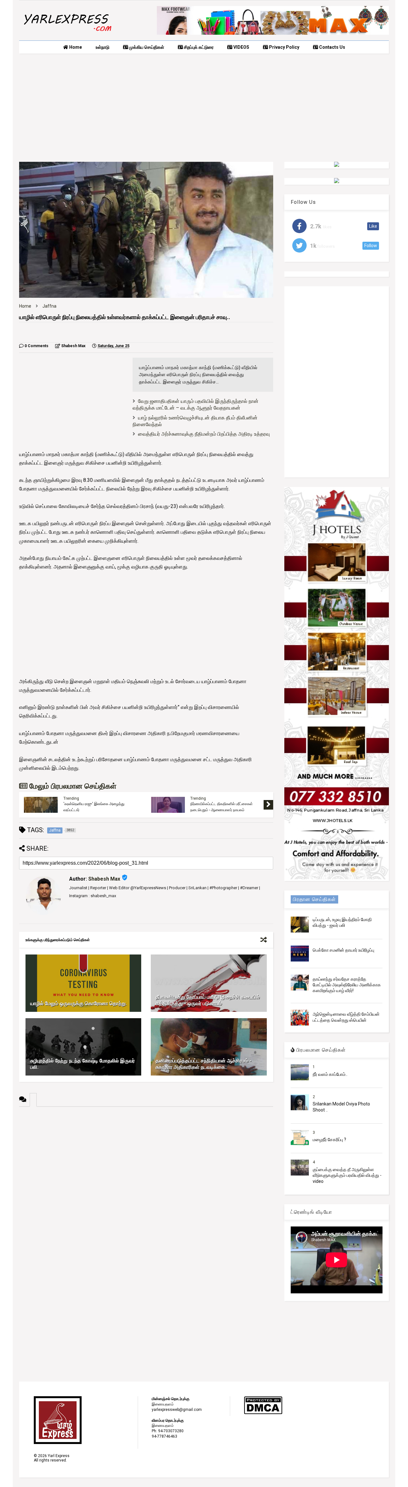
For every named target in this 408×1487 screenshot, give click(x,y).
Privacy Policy (283, 47)
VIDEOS (240, 47)
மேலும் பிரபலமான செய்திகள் (71, 786)
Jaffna (49, 306)
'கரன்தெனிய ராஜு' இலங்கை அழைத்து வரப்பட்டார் (93, 807)
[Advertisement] (204, 107)
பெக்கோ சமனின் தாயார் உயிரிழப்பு (343, 950)
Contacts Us (331, 47)
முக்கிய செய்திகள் (146, 47)
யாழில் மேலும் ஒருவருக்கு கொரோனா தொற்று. (78, 1003)
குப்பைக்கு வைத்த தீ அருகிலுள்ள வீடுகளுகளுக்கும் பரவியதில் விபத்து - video (347, 1175)
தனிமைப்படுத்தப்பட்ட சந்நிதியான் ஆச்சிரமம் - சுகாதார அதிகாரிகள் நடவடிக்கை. (203, 1064)
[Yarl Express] (67, 32)
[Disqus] (146, 1186)
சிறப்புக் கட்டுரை (198, 47)
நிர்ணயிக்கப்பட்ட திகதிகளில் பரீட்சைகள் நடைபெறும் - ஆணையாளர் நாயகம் (221, 807)
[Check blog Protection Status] (263, 1413)
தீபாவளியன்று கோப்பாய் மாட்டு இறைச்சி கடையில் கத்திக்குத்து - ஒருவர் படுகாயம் (208, 1000)
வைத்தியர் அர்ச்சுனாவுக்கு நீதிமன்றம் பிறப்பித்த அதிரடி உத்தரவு (204, 434)
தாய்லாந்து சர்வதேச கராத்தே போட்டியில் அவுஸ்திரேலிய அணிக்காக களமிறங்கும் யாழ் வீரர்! (347, 984)
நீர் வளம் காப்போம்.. (330, 1074)
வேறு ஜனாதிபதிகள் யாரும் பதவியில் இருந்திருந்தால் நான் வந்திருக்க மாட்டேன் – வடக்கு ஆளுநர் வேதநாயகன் (196, 404)
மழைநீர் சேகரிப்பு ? (329, 1139)
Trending (71, 798)
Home (75, 47)
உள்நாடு (102, 47)
